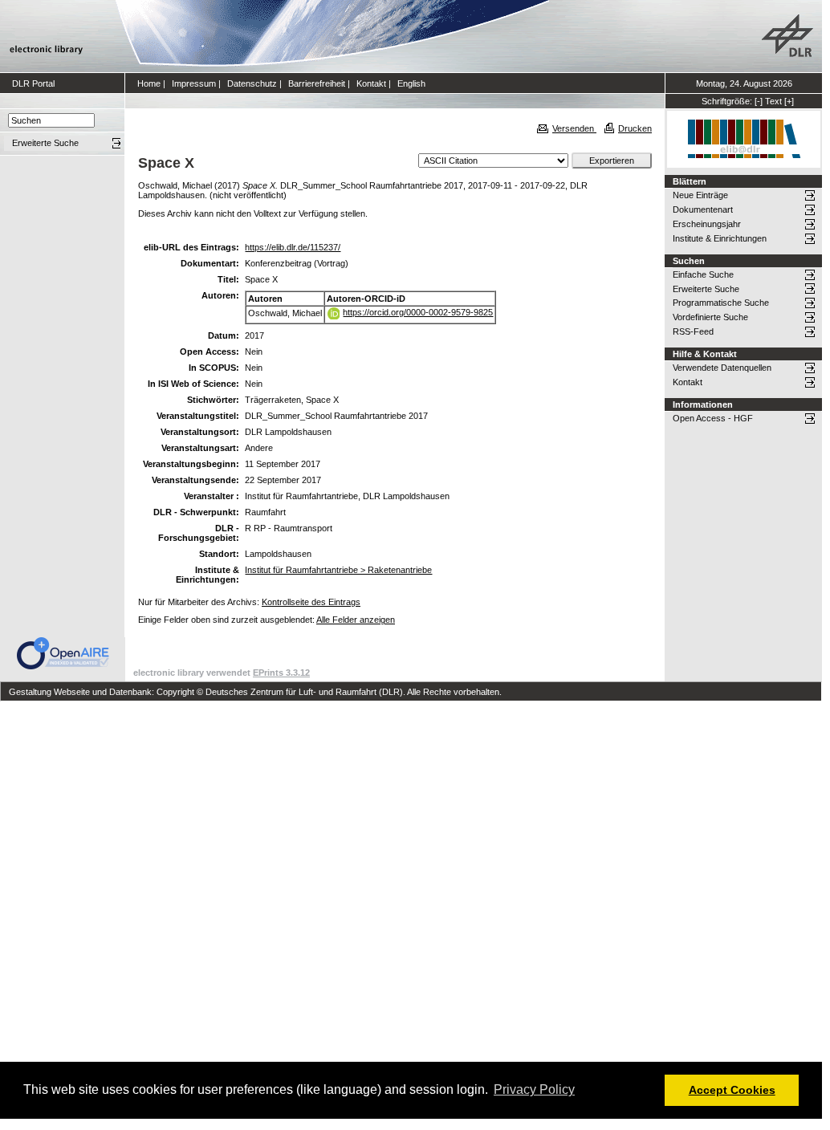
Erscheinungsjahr (707, 224)
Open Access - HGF (713, 418)
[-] (759, 101)
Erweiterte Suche (706, 289)
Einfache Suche (703, 274)
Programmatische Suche (721, 302)
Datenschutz (252, 83)
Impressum (194, 83)
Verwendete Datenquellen (722, 367)
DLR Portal (33, 83)
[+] (789, 101)
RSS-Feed (693, 331)
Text (773, 101)
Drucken (635, 128)
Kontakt (371, 83)
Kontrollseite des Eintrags (311, 602)
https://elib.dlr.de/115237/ (292, 247)
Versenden (574, 128)
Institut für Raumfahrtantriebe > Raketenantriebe (338, 570)
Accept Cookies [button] (732, 1089)
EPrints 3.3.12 (281, 672)
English (411, 83)
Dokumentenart (703, 209)
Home (149, 83)
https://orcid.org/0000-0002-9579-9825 (418, 312)
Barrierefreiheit (316, 83)
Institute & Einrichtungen (720, 238)
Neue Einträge (700, 195)
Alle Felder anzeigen (355, 619)
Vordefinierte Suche (710, 317)
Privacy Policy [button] (534, 1089)
